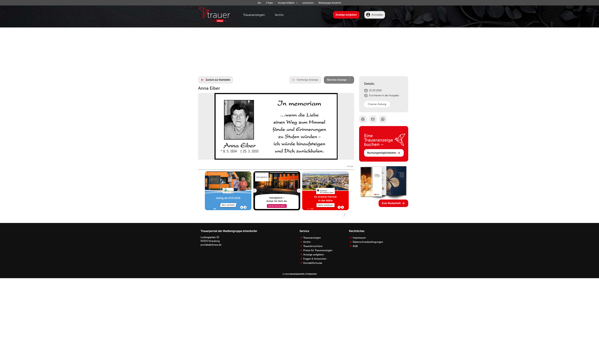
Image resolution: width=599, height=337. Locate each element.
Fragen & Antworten (314, 258)
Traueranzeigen (254, 15)
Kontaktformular (312, 263)
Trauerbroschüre (312, 246)
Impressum (359, 237)
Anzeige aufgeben (346, 14)
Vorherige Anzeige (307, 79)
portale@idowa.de (211, 244)
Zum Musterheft (391, 203)
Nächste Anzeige (337, 79)
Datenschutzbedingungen (368, 242)
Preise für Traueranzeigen (317, 250)
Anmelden (377, 14)
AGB (355, 246)
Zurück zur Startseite (218, 79)
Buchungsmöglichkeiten (381, 152)
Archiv (279, 15)
